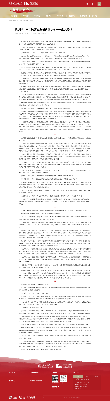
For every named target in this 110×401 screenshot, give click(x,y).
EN (92, 4)
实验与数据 (83, 16)
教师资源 (14, 16)
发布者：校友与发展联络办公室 (42, 33)
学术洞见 (37, 16)
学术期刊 (60, 16)
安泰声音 (72, 16)
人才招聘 (26, 16)
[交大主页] (15, 3)
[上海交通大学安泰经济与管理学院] (55, 365)
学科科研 (49, 16)
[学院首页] (30, 3)
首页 (18, 20)
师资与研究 (24, 20)
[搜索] (87, 4)
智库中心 (94, 16)
